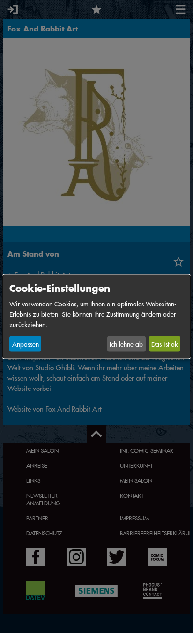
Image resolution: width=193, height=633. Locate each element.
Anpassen (25, 344)
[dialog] (96, 316)
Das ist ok (164, 344)
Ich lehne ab (126, 344)
